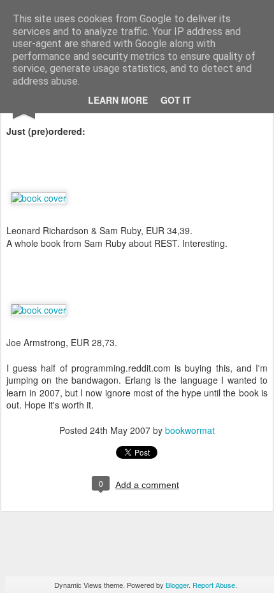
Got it (176, 100)
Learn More (118, 100)
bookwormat (190, 430)
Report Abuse (213, 585)
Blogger (177, 585)
